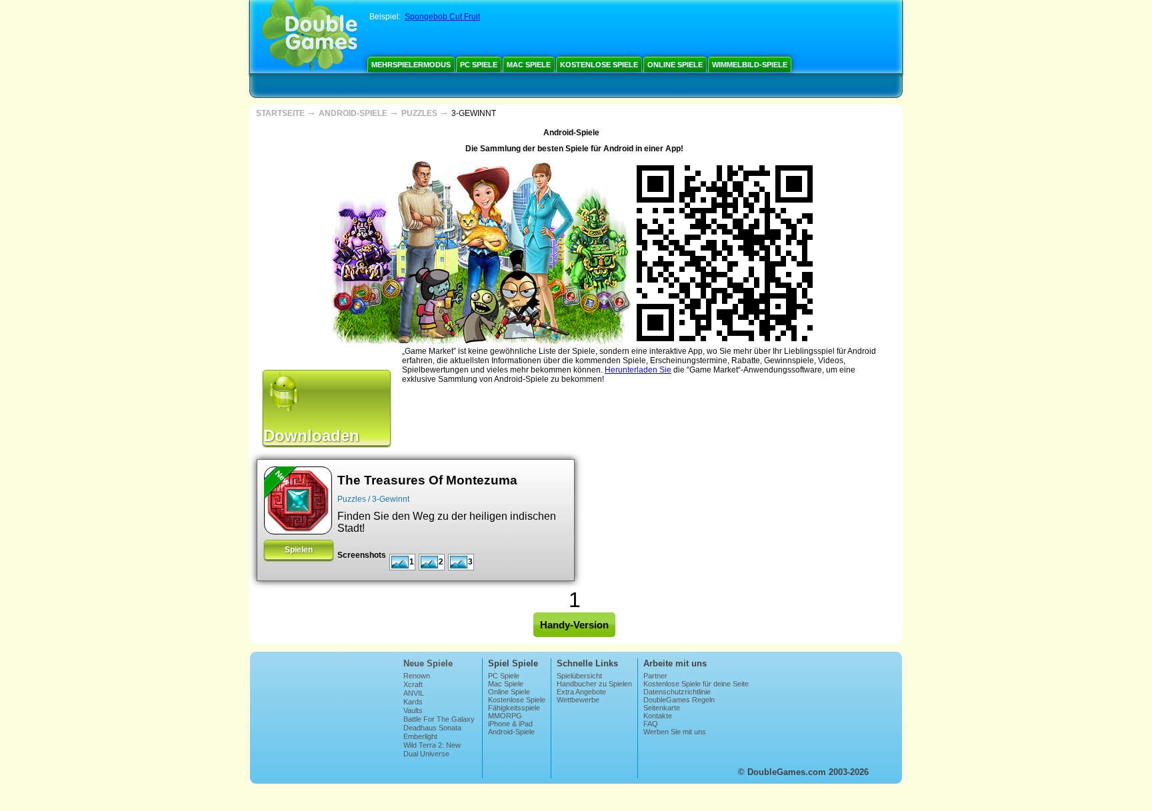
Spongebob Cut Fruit (442, 16)
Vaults (413, 710)
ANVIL (413, 693)
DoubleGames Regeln (679, 700)
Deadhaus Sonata (432, 728)
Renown (416, 676)
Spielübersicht (579, 676)
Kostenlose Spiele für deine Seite (696, 684)
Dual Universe (426, 754)
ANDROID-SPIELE (354, 113)
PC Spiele (478, 65)
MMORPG (505, 716)
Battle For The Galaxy (439, 719)
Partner (655, 676)
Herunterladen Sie (638, 370)
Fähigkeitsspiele (514, 708)
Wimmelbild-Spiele (749, 65)
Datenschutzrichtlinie (677, 692)
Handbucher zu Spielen (594, 684)
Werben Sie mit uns (674, 732)
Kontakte (657, 716)
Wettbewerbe (578, 700)
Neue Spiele (428, 663)
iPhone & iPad (510, 724)
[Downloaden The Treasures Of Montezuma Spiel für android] (298, 500)
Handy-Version (574, 624)
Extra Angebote (581, 692)
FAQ (650, 724)
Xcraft (413, 684)
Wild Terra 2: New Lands (432, 749)
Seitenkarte (661, 708)
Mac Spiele (529, 65)
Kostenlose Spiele (599, 65)
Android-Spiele (511, 732)
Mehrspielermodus (411, 65)
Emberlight (420, 736)
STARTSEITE (281, 113)
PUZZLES (420, 113)
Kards (413, 702)
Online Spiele (675, 65)
